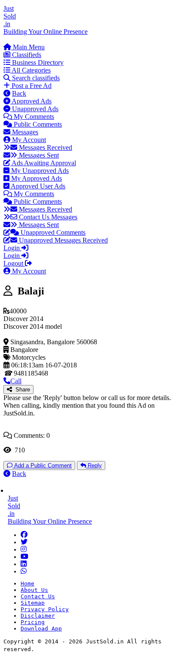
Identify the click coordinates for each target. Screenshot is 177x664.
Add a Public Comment (42, 465)
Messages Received (44, 147)
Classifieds (25, 54)
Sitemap (33, 603)
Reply (94, 465)
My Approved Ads (35, 178)
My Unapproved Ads (39, 170)
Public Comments (37, 124)
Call (15, 381)
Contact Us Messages (47, 217)
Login (12, 248)
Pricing (33, 622)
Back (19, 93)
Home (27, 583)
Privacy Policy (45, 609)
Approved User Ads (37, 186)
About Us (34, 590)
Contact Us (38, 596)
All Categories (30, 70)
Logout (14, 263)
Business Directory (37, 62)
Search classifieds (35, 78)
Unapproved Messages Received (62, 240)
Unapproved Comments (52, 232)
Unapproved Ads (34, 108)
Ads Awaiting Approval (43, 163)
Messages (24, 132)
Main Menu (28, 47)
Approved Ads (31, 101)
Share (21, 389)
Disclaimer (38, 615)
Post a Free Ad (31, 85)
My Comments (33, 116)
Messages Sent (38, 155)
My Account (28, 139)
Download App (41, 628)
